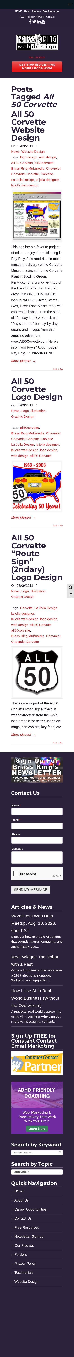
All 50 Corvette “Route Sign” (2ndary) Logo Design (36, 557)
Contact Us (22, 1218)
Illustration (38, 411)
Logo (25, 411)
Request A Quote (35, 16)
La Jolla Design (22, 180)
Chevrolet (53, 168)
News (15, 151)
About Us (21, 1200)
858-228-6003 (37, 57)
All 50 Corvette (22, 163)
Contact (50, 16)
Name (16, 805)
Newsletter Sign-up (28, 1236)
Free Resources (51, 11)
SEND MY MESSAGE (30, 890)
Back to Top (58, 369)
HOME (18, 11)
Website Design (33, 151)
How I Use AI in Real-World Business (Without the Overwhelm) (35, 998)
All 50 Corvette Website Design (28, 126)
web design (47, 157)
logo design (28, 157)
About (27, 11)
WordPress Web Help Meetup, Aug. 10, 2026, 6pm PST (33, 923)
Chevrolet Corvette (25, 174)
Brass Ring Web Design (37, 41)
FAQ (22, 16)
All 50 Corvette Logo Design (36, 389)
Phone (15, 834)
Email (15, 819)
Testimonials (23, 1272)
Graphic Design (22, 416)
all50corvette (44, 163)
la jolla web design (24, 185)
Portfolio (20, 1254)
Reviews (36, 11)
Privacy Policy (25, 1263)
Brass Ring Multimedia (27, 168)
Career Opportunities (30, 1209)
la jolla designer (47, 180)
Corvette (47, 174)
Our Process (24, 1245)
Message (17, 848)
